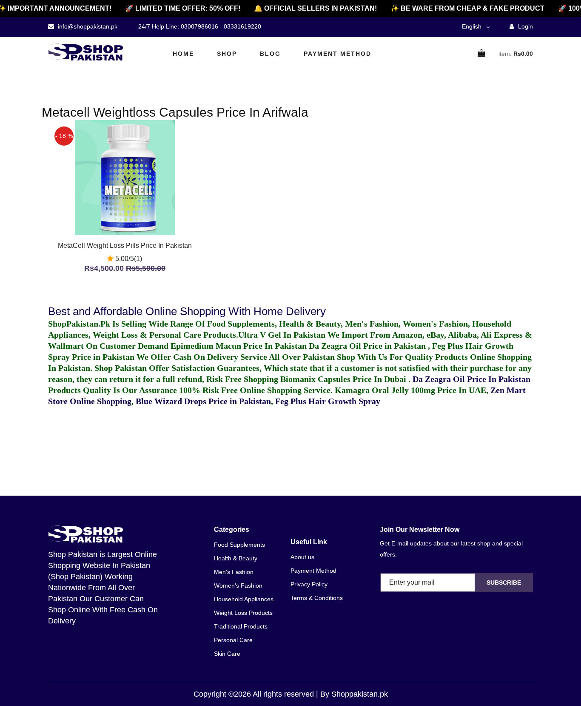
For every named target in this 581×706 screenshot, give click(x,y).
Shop (227, 53)
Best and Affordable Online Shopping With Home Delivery (187, 311)
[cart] (482, 53)
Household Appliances (243, 599)
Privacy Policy (309, 584)
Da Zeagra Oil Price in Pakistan (368, 345)
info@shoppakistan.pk (86, 26)
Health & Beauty (235, 558)
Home (183, 53)
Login (524, 26)
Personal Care (233, 640)
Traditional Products (241, 626)
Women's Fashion (238, 585)
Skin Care (227, 653)
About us (302, 557)
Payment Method (337, 53)
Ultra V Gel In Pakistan (281, 334)
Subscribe (504, 582)
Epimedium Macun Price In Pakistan (239, 345)
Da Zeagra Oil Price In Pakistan (471, 379)
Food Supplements (239, 544)
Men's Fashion (233, 571)
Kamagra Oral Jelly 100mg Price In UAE (410, 390)
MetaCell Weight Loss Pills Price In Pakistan (125, 245)
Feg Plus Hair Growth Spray (327, 401)
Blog (270, 53)
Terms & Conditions (316, 597)
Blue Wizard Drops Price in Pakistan (203, 401)
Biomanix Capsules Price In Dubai (344, 379)
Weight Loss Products (243, 612)
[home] (85, 51)
